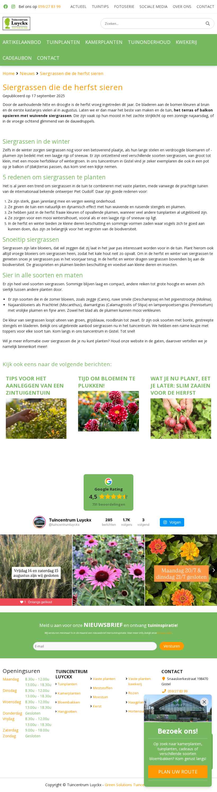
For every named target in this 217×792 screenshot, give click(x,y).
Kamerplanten (69, 693)
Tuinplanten (67, 684)
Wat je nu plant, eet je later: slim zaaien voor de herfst (181, 386)
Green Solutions (118, 784)
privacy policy (164, 633)
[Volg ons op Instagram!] (13, 6)
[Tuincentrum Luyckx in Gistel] (16, 23)
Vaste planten (104, 678)
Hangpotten (67, 711)
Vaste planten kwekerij (139, 681)
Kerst (97, 706)
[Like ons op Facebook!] (5, 6)
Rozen (133, 693)
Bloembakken (69, 702)
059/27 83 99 (49, 6)
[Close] (204, 702)
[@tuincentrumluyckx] (39, 522)
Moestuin (100, 697)
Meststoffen (102, 687)
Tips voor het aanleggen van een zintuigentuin (35, 386)
